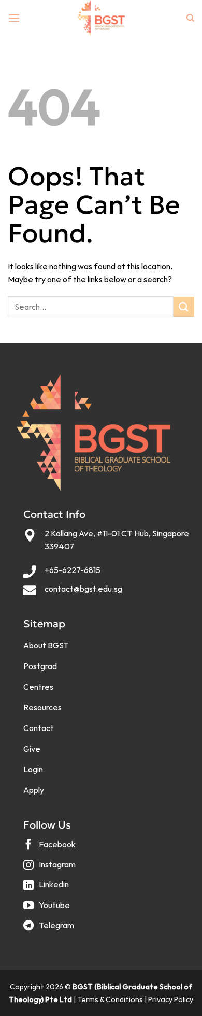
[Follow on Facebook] (51, 848)
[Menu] (14, 17)
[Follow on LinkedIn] (47, 889)
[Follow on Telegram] (50, 929)
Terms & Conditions (110, 999)
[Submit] (184, 307)
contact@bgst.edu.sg (83, 588)
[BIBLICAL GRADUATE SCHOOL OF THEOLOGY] (101, 18)
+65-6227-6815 (72, 570)
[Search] (190, 18)
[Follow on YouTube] (48, 909)
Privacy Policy (170, 999)
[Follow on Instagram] (51, 869)
